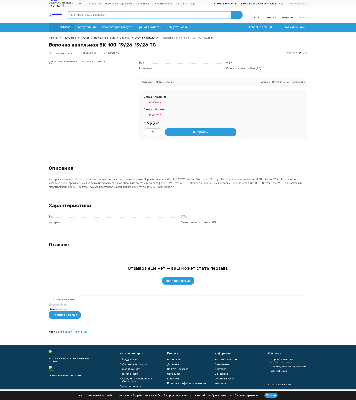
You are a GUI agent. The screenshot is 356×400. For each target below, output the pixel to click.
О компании (111, 3)
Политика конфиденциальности (186, 383)
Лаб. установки (177, 27)
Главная (53, 37)
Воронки (125, 37)
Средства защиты (130, 386)
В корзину (200, 132)
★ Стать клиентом (90, 3)
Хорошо (271, 395)
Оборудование (86, 27)
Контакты (181, 3)
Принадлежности (149, 27)
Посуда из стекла (104, 37)
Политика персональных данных (66, 375)
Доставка (127, 3)
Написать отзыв (178, 281)
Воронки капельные (147, 37)
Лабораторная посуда (117, 27)
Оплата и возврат (162, 3)
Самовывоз (142, 3)
